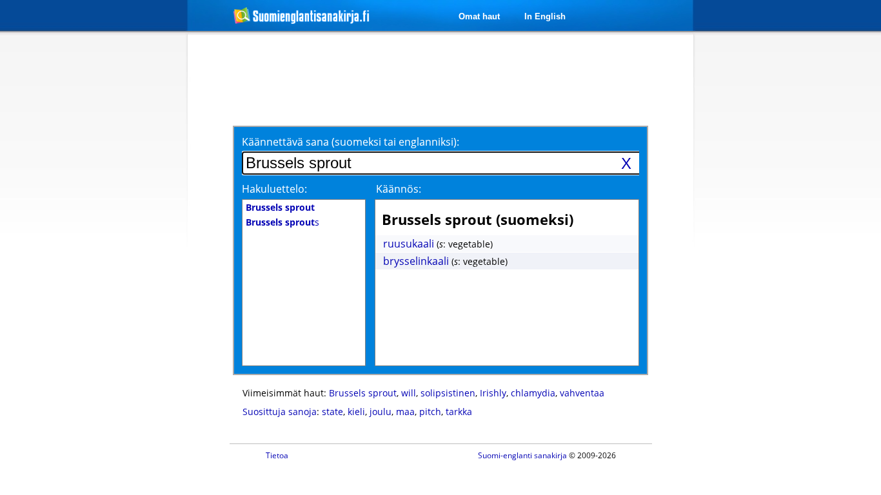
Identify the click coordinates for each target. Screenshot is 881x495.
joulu (380, 411)
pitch (430, 411)
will (408, 393)
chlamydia (533, 393)
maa (405, 411)
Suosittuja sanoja (280, 411)
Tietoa (277, 455)
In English (545, 16)
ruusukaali (408, 244)
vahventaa (582, 393)
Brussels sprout (363, 393)
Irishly (493, 393)
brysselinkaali (416, 261)
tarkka (459, 411)
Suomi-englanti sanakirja (522, 455)
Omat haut (479, 16)
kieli (356, 411)
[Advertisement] (119, 243)
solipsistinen (448, 393)
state (332, 411)
